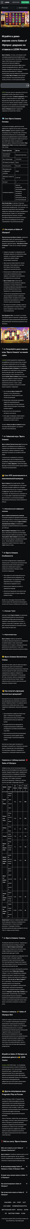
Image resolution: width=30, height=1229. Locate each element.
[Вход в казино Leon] (7, 2)
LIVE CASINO (7, 1206)
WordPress (12, 1220)
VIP (6, 1213)
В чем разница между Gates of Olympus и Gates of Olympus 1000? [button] (12, 1168)
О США (23, 1213)
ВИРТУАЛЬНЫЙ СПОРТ (9, 1209)
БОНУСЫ (19, 1209)
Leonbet (4, 360)
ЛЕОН (3, 92)
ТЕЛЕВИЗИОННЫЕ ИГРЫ (19, 1206)
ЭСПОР (26, 1209)
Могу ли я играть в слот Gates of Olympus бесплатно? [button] (12, 1149)
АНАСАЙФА (7, 1202)
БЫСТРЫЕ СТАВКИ (14, 1213)
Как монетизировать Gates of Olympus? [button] (11, 1185)
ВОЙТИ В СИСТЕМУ (16, 2)
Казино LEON (5, 1065)
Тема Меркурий (19, 1220)
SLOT (24, 1202)
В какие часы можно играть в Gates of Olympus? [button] (13, 1176)
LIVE (14, 1202)
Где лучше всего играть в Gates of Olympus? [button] (12, 1193)
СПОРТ (19, 1202)
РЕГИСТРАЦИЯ (25, 2)
